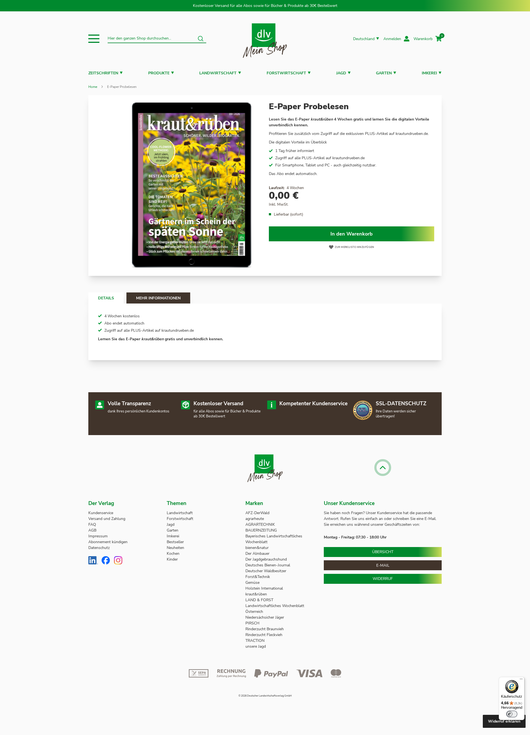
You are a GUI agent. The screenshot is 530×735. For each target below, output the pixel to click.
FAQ (92, 524)
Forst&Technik (258, 576)
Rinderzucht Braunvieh (265, 629)
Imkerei (429, 73)
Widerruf (383, 578)
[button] (93, 39)
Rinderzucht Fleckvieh (263, 634)
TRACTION (254, 640)
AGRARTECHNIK (260, 524)
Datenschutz (99, 547)
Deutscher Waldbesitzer (265, 571)
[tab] (106, 298)
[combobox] (157, 38)
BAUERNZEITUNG (261, 530)
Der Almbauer (257, 553)
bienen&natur (257, 547)
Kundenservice (100, 513)
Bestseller (175, 542)
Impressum (98, 536)
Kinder (172, 559)
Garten (384, 73)
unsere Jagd (255, 646)
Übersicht (382, 551)
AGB (92, 530)
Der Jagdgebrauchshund (266, 559)
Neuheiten (175, 547)
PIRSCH (252, 623)
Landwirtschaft (218, 73)
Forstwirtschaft (286, 73)
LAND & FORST (259, 600)
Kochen (173, 553)
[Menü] (521, 680)
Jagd (341, 73)
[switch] (511, 714)
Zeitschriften (103, 73)
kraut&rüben (256, 594)
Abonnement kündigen (108, 542)
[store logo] (265, 39)
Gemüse (253, 582)
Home (92, 87)
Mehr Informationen (158, 298)
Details (106, 298)
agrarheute (254, 518)
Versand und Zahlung (106, 518)
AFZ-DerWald (257, 513)
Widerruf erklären (504, 721)
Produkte (158, 73)
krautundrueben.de (412, 133)
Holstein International (264, 588)
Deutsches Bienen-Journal (267, 565)
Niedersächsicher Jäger (265, 617)
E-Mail (382, 565)
